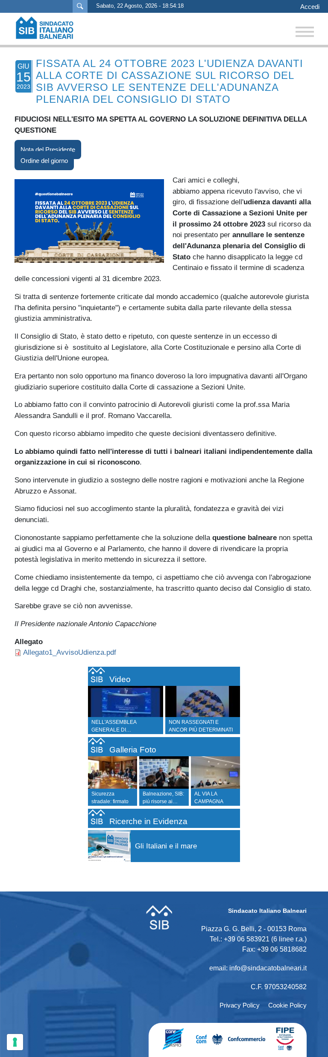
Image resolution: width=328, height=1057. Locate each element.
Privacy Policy (240, 1005)
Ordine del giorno (44, 160)
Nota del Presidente (47, 149)
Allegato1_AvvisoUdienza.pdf (69, 652)
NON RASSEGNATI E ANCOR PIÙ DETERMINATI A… (129, 729)
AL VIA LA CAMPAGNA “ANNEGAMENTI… (216, 801)
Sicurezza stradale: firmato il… (110, 801)
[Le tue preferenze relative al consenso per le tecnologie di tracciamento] (15, 1042)
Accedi (309, 6)
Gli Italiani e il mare (166, 846)
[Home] (48, 28)
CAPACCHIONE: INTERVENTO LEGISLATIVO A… (208, 729)
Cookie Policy (287, 1005)
